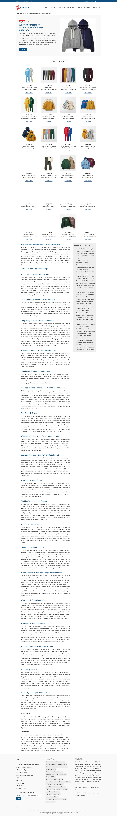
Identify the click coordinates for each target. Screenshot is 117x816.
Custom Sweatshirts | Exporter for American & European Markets (88, 177)
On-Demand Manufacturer (24, 767)
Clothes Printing (21, 788)
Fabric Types (20, 783)
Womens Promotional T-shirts (62, 782)
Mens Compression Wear (52, 791)
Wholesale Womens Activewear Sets (86, 342)
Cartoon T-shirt (50, 762)
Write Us (22, 49)
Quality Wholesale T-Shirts (83, 326)
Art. (29, 85)
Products (52, 7)
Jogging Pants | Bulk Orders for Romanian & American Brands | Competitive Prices (49, 177)
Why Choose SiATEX (23, 762)
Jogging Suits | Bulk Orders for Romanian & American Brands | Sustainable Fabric (29, 89)
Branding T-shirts (62, 764)
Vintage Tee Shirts (51, 769)
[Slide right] (59, 35)
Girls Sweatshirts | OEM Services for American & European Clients (49, 118)
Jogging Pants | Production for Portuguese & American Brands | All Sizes (49, 147)
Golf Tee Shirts (32, 35)
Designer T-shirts (50, 777)
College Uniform (50, 789)
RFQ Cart (19, 780)
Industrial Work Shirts (51, 796)
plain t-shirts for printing (54, 779)
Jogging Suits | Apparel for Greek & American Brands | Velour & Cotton (29, 118)
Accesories (20, 785)
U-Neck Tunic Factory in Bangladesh (86, 322)
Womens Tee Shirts (51, 764)
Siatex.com (82, 762)
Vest (65, 767)
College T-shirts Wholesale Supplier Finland (88, 255)
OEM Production (60, 7)
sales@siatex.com (97, 1)
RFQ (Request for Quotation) (25, 775)
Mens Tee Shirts (50, 774)
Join (19, 798)
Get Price (29, 92)
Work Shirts (49, 787)
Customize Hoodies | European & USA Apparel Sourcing (29, 147)
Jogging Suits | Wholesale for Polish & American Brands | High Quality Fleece (68, 147)
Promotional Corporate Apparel (54, 767)
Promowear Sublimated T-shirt (54, 772)
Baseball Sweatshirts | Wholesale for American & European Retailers (88, 236)
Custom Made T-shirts (59, 787)
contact (97, 787)
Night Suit (48, 784)
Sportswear (27, 38)
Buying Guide (70, 7)
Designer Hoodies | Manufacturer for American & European (29, 206)
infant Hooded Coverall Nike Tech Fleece (87, 267)
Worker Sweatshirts (58, 784)
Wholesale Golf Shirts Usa (83, 262)
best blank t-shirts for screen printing (56, 799)
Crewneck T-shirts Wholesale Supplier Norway (88, 281)
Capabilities (79, 7)
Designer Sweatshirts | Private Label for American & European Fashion (88, 206)
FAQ (18, 778)
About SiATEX (87, 7)
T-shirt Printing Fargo (82, 269)
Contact (95, 7)
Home (46, 7)
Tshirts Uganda (80, 338)
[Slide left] (97, 35)
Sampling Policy (21, 770)
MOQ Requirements (22, 772)
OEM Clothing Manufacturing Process (28, 764)
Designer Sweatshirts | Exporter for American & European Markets (68, 177)
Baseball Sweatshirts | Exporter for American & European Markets (88, 118)
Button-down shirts (61, 774)
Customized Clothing (61, 789)
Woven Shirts (49, 782)
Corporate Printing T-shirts (53, 794)
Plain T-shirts (50, 802)
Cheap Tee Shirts (60, 762)
